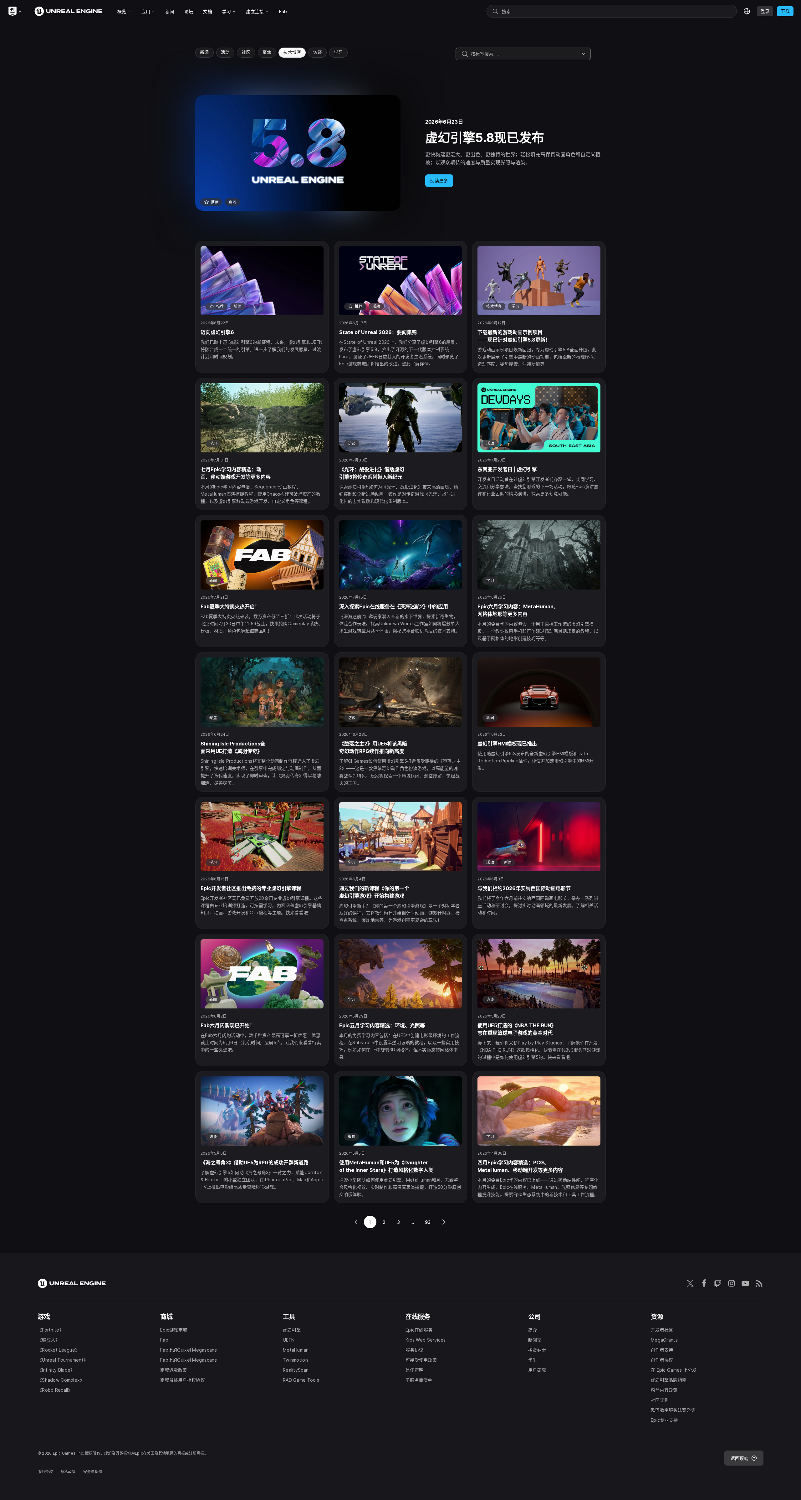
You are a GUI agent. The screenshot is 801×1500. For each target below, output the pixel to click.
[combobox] (525, 54)
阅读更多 (439, 180)
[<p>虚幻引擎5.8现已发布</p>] (400, 153)
